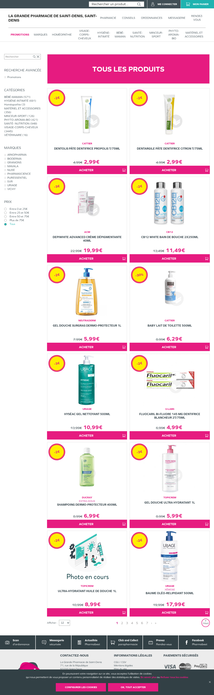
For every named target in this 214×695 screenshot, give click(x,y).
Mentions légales (123, 665)
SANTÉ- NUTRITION (137, 34)
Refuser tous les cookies (174, 677)
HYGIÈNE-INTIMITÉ (103, 34)
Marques (40, 34)
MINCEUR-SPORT (156, 34)
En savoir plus (148, 677)
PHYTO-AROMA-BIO (174, 34)
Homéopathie (62, 34)
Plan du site (120, 669)
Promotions (20, 34)
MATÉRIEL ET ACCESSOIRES (194, 34)
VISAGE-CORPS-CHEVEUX (84, 34)
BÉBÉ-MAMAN (120, 34)
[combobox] (111, 4)
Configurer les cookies (81, 687)
